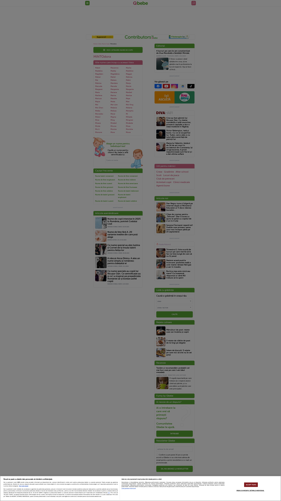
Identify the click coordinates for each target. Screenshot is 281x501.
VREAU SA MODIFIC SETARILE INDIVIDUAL (250, 490)
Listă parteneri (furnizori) (129, 488)
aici (109, 492)
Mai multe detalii (23, 486)
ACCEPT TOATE (251, 485)
